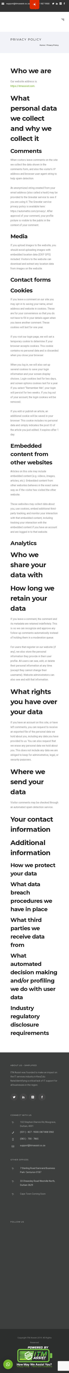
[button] (8, 1364)
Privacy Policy (53, 45)
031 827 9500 (43, 3)
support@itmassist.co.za (18, 3)
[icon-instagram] (61, 4)
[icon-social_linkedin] (57, 4)
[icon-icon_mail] (4, 3)
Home (42, 45)
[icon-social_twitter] (54, 4)
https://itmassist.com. (22, 86)
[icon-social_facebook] (42, 1097)
